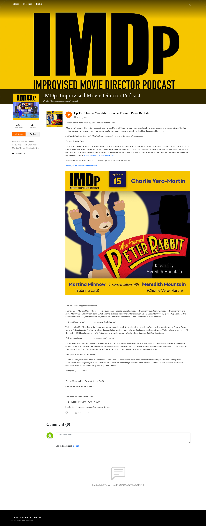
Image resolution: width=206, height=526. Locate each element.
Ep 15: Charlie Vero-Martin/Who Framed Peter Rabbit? (112, 113)
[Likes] (66, 412)
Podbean (29, 520)
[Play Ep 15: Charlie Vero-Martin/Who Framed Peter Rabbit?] (68, 115)
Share (20, 134)
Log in (76, 446)
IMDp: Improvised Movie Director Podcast (91, 95)
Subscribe (27, 4)
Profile (39, 4)
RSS (34, 134)
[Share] (89, 412)
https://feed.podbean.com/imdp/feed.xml (62, 101)
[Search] (189, 4)
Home (16, 4)
